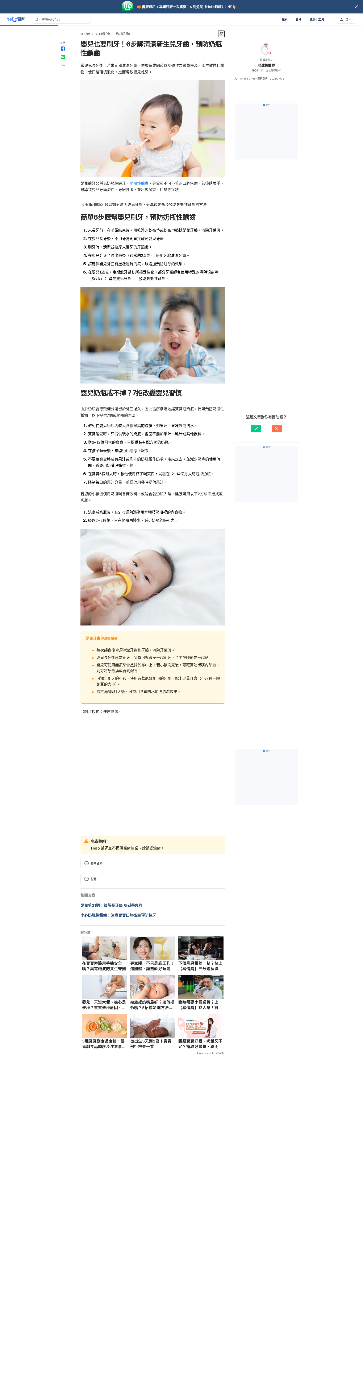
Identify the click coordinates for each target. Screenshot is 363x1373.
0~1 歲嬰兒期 (102, 33)
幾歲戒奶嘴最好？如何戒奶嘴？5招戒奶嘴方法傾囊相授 (152, 1005)
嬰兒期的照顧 (123, 33)
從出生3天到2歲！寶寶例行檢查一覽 (151, 1044)
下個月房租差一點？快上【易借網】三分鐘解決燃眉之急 (200, 966)
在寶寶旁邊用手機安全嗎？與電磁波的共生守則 (104, 966)
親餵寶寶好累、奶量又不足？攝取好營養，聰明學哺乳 (200, 1044)
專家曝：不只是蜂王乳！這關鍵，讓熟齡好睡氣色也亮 (152, 966)
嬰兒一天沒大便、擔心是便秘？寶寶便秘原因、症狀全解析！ (104, 1005)
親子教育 (85, 33)
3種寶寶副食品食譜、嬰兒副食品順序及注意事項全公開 (104, 1044)
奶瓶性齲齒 (139, 183)
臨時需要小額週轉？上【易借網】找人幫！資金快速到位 (200, 1005)
